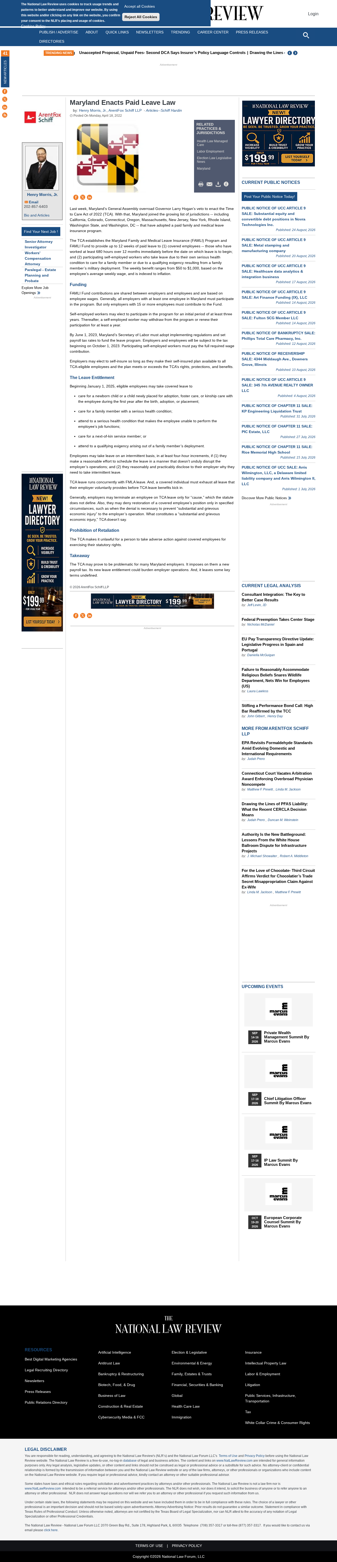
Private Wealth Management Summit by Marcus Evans (286, 1037)
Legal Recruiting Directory (46, 1370)
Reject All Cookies (141, 17)
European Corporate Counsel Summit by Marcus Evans (283, 1222)
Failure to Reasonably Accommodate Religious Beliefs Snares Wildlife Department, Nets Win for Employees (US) (276, 677)
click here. (51, 1530)
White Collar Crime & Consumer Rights (277, 1423)
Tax (248, 1412)
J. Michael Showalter (262, 856)
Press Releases (38, 1391)
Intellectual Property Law (265, 1363)
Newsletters (149, 32)
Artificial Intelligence (114, 1352)
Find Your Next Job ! (41, 231)
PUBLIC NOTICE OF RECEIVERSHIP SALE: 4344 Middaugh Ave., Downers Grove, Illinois (275, 359)
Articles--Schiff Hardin (164, 110)
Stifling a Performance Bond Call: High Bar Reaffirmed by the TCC (277, 708)
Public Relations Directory (46, 1402)
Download (219, 184)
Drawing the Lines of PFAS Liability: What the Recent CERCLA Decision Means (275, 809)
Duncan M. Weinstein (283, 820)
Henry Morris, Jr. (42, 194)
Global (177, 1395)
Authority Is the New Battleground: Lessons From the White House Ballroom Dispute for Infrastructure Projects (274, 842)
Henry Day (275, 716)
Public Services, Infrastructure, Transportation (270, 1398)
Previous (290, 53)
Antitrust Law (109, 1363)
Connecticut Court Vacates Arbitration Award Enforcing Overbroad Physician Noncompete (277, 779)
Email (33, 202)
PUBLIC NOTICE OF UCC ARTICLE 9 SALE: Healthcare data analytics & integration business (274, 271)
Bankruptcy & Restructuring (121, 1374)
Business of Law (111, 1395)
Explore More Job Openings (35, 290)
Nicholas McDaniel (260, 624)
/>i (227, 184)
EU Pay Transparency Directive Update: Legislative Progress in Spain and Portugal (278, 644)
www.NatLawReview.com (234, 1460)
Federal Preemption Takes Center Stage (278, 619)
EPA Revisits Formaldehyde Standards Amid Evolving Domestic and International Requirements (277, 748)
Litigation (252, 1385)
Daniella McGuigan (261, 655)
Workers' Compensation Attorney (38, 258)
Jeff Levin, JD (256, 605)
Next (296, 53)
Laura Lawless (257, 691)
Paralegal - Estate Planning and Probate (40, 275)
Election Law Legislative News (214, 160)
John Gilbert (256, 716)
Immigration (181, 1417)
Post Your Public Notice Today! (269, 196)
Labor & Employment (262, 1374)
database (130, 1460)
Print (202, 184)
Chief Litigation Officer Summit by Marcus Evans (287, 1101)
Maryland (203, 168)
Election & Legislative (189, 1352)
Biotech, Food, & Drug (116, 1385)
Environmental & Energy (192, 1363)
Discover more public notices (264, 498)
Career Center (213, 32)
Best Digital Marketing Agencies (51, 1359)
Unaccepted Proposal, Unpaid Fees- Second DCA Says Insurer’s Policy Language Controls (160, 52)
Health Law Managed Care (212, 143)
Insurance (253, 1352)
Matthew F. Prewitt (260, 789)
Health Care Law (186, 1406)
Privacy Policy (255, 1456)
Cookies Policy (33, 26)
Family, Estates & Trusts (192, 1374)
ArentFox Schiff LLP (125, 110)
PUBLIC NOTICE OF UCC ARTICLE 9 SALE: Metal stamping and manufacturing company (274, 245)
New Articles (5, 72)
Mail (210, 184)
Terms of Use (228, 1456)
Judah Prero (256, 759)
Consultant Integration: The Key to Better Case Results (273, 597)
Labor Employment (210, 151)
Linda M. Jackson (288, 789)
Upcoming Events (262, 986)
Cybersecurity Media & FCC (121, 1417)
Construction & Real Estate (120, 1406)
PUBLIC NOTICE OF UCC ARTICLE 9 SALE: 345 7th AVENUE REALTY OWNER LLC (277, 385)
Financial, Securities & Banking (197, 1385)
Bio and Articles (36, 215)
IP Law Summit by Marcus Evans (281, 1162)
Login (313, 14)
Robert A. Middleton (294, 856)
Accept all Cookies (139, 6)
